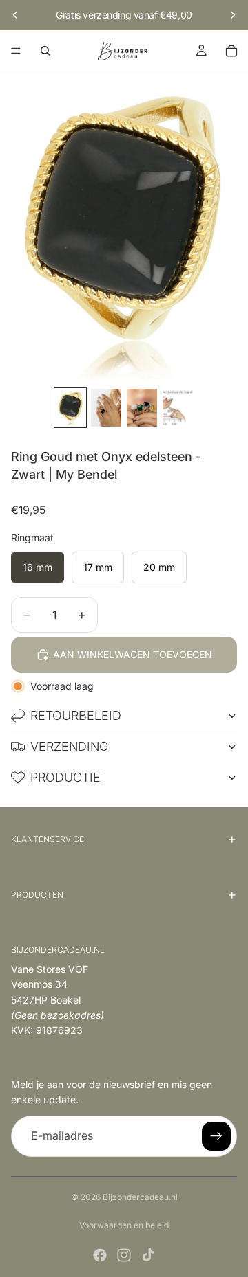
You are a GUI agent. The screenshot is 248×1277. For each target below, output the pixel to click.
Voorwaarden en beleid (124, 1225)
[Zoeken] (45, 51)
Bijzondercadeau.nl (140, 1197)
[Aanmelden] (216, 1136)
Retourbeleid (75, 715)
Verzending (69, 746)
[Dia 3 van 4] (142, 408)
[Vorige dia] (15, 15)
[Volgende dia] (233, 15)
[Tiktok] (148, 1255)
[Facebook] (100, 1255)
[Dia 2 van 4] (106, 408)
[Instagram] (124, 1255)
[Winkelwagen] (231, 51)
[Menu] (16, 51)
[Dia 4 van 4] (178, 408)
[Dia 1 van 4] (70, 408)
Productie (65, 777)
